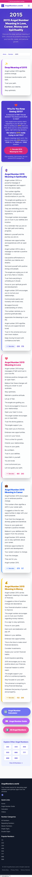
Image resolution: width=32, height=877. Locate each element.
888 (7, 758)
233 (18, 346)
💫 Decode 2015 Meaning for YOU (16, 150)
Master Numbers (6, 826)
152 (18, 698)
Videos (3, 812)
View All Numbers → (16, 763)
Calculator (4, 809)
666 (16, 752)
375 (18, 568)
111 (2, 840)
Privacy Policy (15, 870)
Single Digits (5, 829)
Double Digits (5, 831)
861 (18, 473)
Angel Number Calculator (12, 712)
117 (22, 568)
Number (10, 54)
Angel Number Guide (16, 721)
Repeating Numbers (7, 823)
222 (7, 747)
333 (16, 747)
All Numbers (5, 820)
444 (24, 747)
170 (22, 346)
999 (16, 758)
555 (7, 752)
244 (22, 698)
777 (24, 752)
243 (22, 473)
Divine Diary (5, 870)
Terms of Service (25, 870)
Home (4, 54)
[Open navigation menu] (29, 6)
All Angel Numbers (16, 729)
